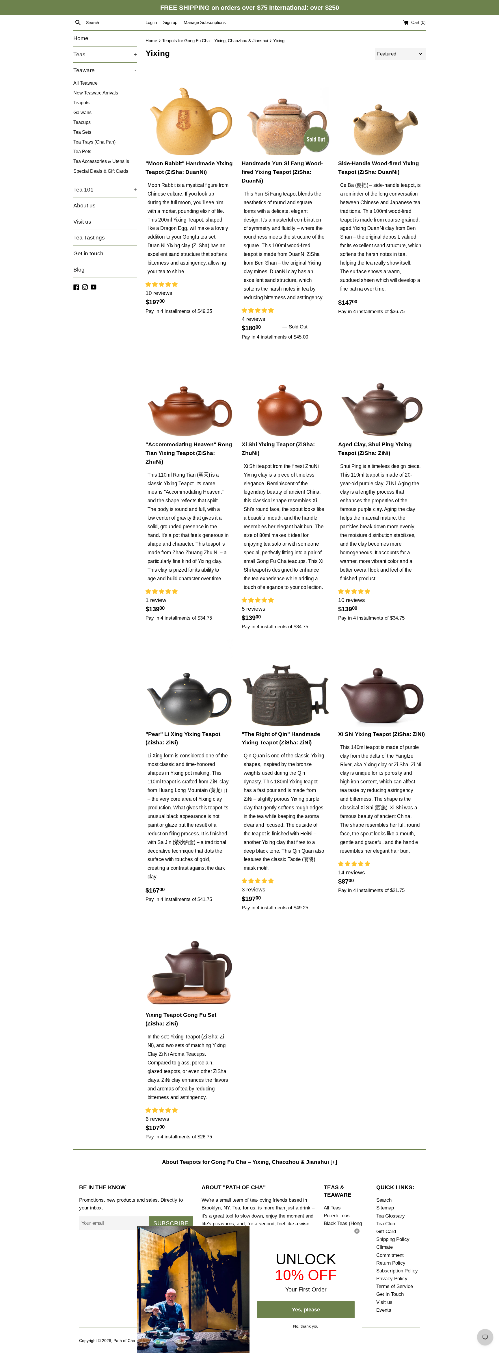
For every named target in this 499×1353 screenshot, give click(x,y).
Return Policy (390, 1263)
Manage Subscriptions (205, 22)
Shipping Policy (392, 1239)
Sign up (170, 22)
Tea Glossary (390, 1216)
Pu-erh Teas (337, 1215)
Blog (79, 270)
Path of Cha (124, 1341)
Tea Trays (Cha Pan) (94, 141)
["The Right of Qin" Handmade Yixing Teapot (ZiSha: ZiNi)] (285, 683)
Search (384, 1200)
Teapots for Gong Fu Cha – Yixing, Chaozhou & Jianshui (215, 40)
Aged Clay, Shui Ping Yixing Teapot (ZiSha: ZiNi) (375, 448)
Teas (105, 54)
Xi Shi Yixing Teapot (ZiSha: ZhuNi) (278, 448)
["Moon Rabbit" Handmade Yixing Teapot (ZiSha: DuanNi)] (189, 112)
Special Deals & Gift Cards (100, 171)
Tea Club (385, 1223)
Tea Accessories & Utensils (101, 161)
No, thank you (306, 1325)
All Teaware (85, 83)
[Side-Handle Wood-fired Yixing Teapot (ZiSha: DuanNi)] (382, 112)
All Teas (332, 1208)
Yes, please (306, 1310)
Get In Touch (390, 1294)
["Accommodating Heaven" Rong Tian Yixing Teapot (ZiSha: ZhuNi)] (189, 393)
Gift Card (386, 1231)
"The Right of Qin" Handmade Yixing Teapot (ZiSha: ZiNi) (281, 738)
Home (80, 38)
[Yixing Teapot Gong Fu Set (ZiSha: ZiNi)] (189, 964)
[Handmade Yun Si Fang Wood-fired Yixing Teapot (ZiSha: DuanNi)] (285, 112)
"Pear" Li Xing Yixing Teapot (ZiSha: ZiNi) (183, 738)
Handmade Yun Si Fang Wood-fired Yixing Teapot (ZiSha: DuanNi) (282, 172)
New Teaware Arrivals (95, 92)
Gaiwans (82, 112)
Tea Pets (82, 151)
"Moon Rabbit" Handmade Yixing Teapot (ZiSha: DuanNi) (189, 167)
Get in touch (88, 253)
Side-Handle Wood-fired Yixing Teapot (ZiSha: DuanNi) (378, 167)
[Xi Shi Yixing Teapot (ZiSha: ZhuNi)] (285, 393)
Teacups (82, 122)
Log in (151, 22)
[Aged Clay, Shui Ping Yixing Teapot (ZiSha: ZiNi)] (382, 393)
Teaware (104, 70)
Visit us (82, 222)
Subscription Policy (397, 1271)
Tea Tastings (89, 238)
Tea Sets (82, 132)
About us (84, 205)
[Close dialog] (357, 1231)
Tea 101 (105, 190)
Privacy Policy (391, 1278)
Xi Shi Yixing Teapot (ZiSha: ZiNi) (381, 734)
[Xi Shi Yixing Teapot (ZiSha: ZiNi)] (382, 683)
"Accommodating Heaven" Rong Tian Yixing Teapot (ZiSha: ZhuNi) (189, 453)
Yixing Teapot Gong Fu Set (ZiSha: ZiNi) (181, 1019)
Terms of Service (394, 1286)
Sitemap (385, 1208)
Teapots (81, 102)
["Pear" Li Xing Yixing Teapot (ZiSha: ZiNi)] (189, 683)
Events (383, 1310)
